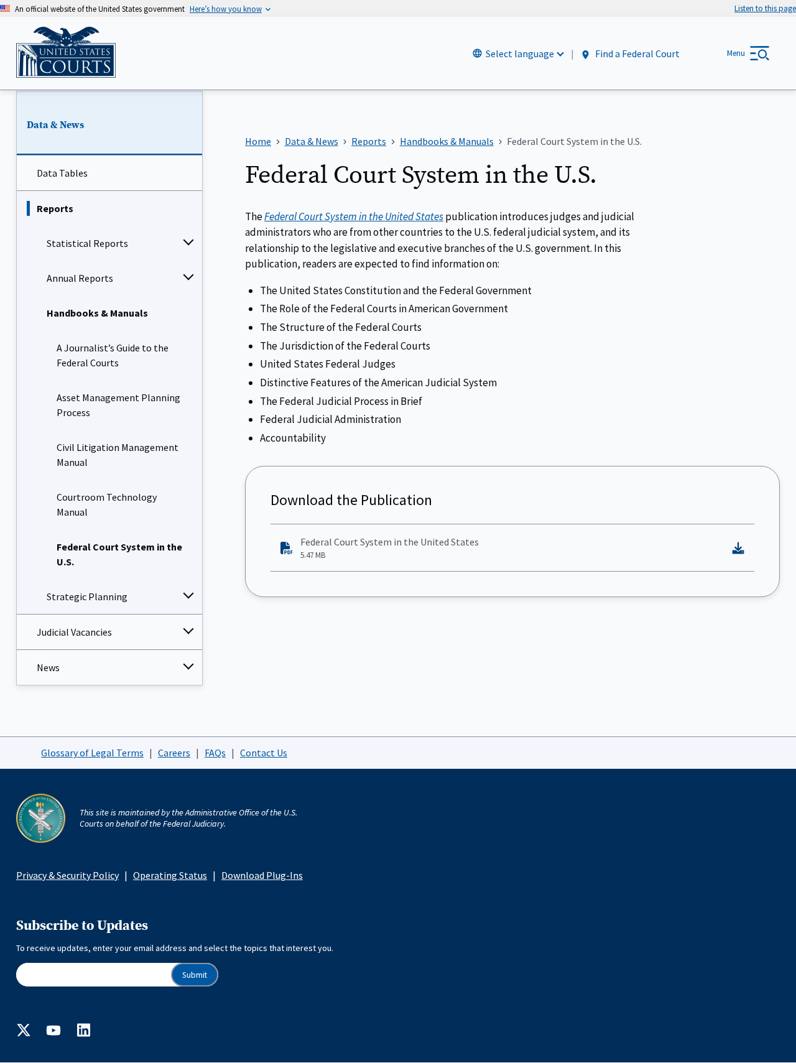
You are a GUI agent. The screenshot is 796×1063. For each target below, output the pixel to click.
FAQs (215, 752)
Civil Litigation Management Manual (117, 454)
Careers (174, 752)
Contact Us (263, 752)
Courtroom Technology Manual (107, 504)
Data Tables (62, 173)
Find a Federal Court (636, 54)
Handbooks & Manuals (97, 313)
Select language (520, 53)
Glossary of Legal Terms (92, 752)
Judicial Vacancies (74, 632)
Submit (194, 975)
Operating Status (170, 875)
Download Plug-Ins (262, 875)
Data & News (55, 125)
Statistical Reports (87, 243)
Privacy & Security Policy (67, 875)
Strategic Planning (87, 596)
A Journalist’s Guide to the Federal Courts (113, 355)
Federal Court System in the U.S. (119, 554)
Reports (55, 208)
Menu (736, 53)
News (48, 667)
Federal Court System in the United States (389, 548)
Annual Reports (80, 278)
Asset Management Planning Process (118, 405)
